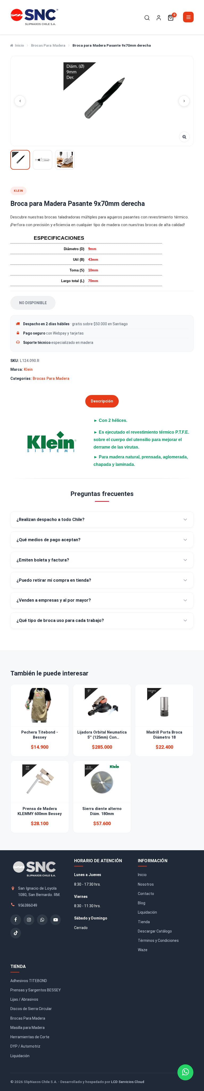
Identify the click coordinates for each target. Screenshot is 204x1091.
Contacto (146, 893)
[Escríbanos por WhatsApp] (185, 1072)
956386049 (27, 905)
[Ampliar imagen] (184, 137)
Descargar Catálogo (155, 931)
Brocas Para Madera (48, 45)
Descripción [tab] (102, 401)
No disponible (33, 303)
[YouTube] (55, 919)
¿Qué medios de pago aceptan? (48, 539)
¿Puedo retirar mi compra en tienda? (53, 580)
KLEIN (18, 191)
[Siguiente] (184, 101)
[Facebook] (15, 919)
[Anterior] (20, 101)
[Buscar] (147, 18)
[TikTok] (15, 933)
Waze (142, 950)
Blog (141, 903)
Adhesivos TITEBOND (28, 981)
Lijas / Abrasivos (24, 999)
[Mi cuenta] (159, 18)
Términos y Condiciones (158, 940)
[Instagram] (29, 919)
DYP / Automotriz (25, 1046)
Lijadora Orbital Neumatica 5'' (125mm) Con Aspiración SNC (102, 737)
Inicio (19, 45)
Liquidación (147, 912)
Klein (28, 369)
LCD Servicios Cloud (127, 1082)
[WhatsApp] (42, 919)
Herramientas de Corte (29, 1037)
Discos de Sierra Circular (31, 1009)
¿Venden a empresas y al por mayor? (53, 600)
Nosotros (146, 884)
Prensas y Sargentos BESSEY (35, 990)
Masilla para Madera (27, 1027)
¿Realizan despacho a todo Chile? (50, 519)
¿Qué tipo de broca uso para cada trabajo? (60, 620)
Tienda (144, 922)
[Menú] (188, 17)
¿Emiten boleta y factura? (42, 560)
